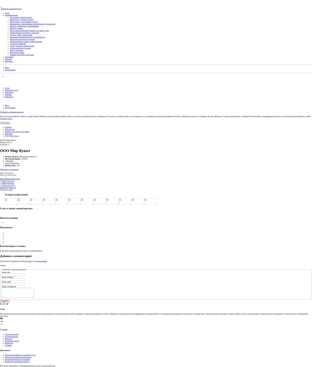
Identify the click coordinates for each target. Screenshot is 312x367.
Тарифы (8, 59)
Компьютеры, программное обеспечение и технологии (32, 24)
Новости (8, 339)
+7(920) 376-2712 (7, 181)
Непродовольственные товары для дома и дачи (29, 31)
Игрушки (9, 134)
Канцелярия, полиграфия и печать (24, 22)
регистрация (41, 261)
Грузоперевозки (11, 337)
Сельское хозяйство (18, 44)
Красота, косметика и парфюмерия (24, 26)
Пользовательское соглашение (17, 359)
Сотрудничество (12, 334)
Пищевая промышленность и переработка (27, 37)
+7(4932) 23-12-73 (7, 185)
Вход (7, 68)
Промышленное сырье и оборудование (26, 42)
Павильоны (10, 129)
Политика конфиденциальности (18, 357)
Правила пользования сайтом (17, 362)
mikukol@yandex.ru (8, 188)
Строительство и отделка (20, 48)
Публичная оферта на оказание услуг (20, 355)
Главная (8, 127)
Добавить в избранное (9, 170)
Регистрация (10, 70)
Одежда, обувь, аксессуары (21, 35)
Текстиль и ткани (17, 53)
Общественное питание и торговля (24, 33)
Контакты (9, 61)
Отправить (5, 301)
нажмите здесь (6, 119)
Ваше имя (6, 272)
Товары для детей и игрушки (22, 55)
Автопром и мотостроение (21, 17)
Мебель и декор (16, 28)
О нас (7, 13)
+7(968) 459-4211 (7, 183)
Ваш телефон (8, 277)
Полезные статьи (12, 341)
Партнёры (9, 57)
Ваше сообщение (9, 287)
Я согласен (5, 123)
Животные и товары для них (22, 20)
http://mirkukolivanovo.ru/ (10, 179)
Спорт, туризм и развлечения (22, 46)
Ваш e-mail (6, 282)
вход (30, 261)
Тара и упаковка (16, 50)
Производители (11, 15)
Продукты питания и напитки (22, 39)
